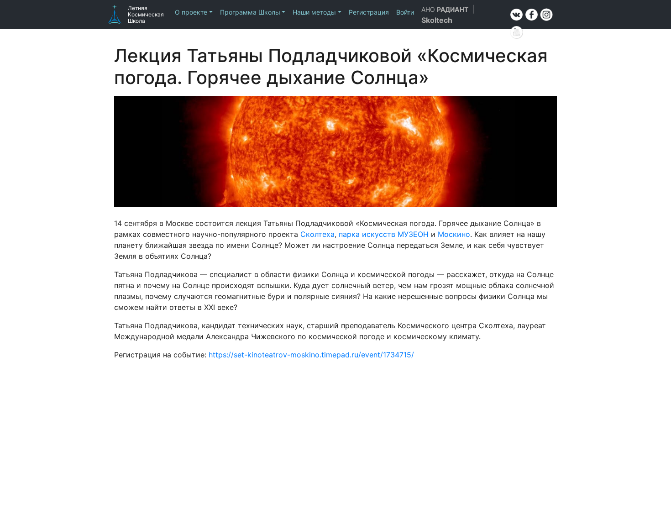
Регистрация (369, 12)
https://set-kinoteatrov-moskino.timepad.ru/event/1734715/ (311, 354)
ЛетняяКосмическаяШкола (146, 14)
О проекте (191, 12)
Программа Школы (250, 12)
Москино (454, 234)
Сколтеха (317, 234)
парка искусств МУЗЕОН (384, 234)
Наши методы (314, 12)
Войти (405, 12)
